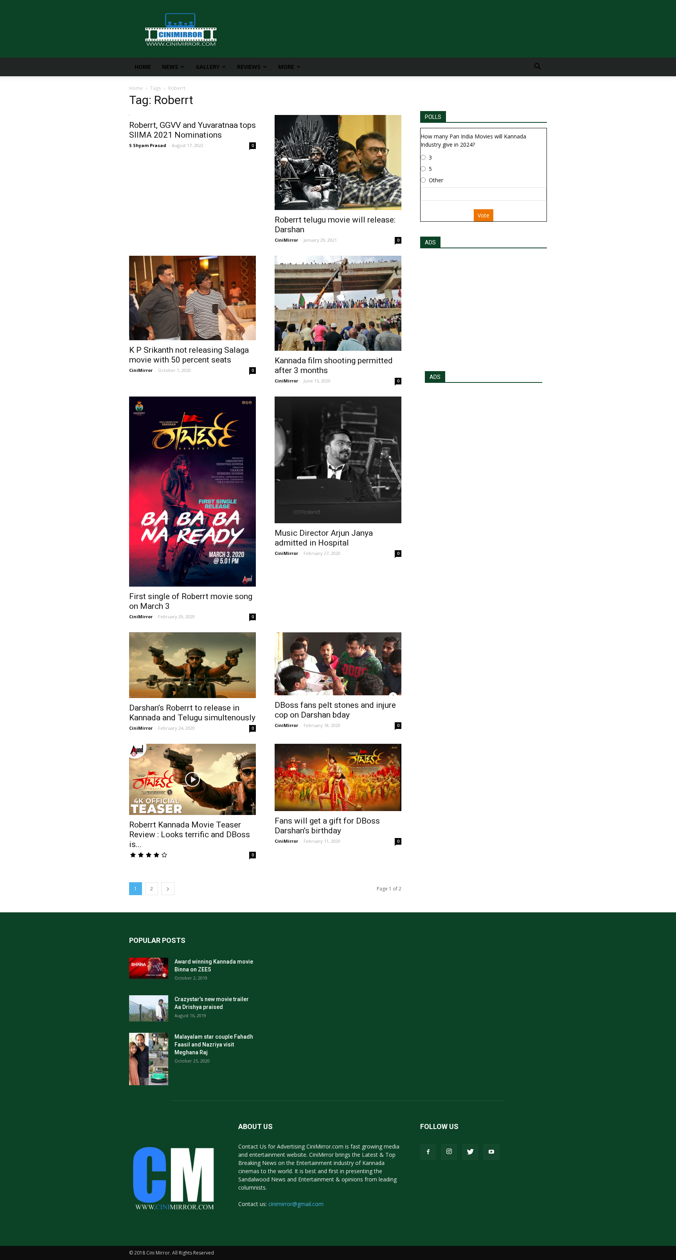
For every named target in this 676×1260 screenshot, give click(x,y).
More (286, 66)
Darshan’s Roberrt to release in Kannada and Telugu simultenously (192, 712)
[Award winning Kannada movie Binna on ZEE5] (148, 968)
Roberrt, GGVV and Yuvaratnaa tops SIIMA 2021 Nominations (192, 130)
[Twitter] (470, 1152)
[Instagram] (449, 1152)
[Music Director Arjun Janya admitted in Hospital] (338, 460)
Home (143, 66)
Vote (483, 215)
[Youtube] (491, 1152)
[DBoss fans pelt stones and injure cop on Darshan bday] (338, 663)
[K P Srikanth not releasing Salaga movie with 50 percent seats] (192, 298)
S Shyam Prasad (147, 145)
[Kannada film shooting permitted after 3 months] (338, 303)
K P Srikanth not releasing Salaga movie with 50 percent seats (189, 354)
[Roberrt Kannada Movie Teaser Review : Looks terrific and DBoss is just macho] (192, 779)
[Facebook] (428, 1152)
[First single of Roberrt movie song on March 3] (192, 492)
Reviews (249, 66)
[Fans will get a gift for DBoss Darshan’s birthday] (338, 777)
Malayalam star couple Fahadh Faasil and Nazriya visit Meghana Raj (213, 1044)
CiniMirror (286, 240)
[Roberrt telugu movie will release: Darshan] (338, 162)
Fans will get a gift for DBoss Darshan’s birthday (327, 825)
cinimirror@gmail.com (296, 1204)
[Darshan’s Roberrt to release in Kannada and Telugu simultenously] (192, 665)
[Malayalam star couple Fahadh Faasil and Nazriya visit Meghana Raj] (148, 1059)
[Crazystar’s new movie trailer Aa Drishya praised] (148, 1008)
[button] (537, 67)
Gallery (207, 66)
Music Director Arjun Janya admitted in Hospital (324, 537)
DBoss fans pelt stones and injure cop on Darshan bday (335, 710)
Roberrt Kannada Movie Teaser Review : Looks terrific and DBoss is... (189, 834)
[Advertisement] (483, 307)
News (170, 66)
